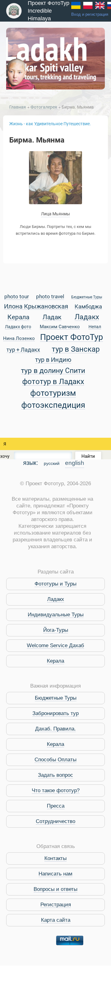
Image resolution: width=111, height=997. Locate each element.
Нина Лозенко (19, 338)
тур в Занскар (76, 349)
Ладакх (87, 317)
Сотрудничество (55, 821)
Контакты (55, 858)
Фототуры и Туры (55, 584)
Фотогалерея (44, 107)
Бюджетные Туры (86, 297)
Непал (94, 327)
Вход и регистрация (89, 14)
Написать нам (55, 874)
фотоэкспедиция (53, 405)
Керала (18, 317)
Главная (17, 107)
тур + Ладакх (23, 350)
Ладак (52, 317)
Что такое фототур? (56, 790)
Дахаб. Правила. (55, 729)
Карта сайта (55, 920)
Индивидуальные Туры (56, 615)
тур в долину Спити (53, 370)
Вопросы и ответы (55, 889)
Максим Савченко (60, 327)
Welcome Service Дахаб (55, 645)
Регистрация (55, 905)
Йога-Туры (55, 630)
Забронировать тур (55, 713)
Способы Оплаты (55, 760)
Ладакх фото (18, 327)
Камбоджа (88, 307)
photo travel (50, 297)
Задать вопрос (55, 775)
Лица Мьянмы (55, 213)
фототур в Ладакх (53, 382)
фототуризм (53, 393)
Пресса (55, 806)
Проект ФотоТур (71, 337)
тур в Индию (53, 360)
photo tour (16, 297)
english (74, 463)
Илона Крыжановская (36, 307)
